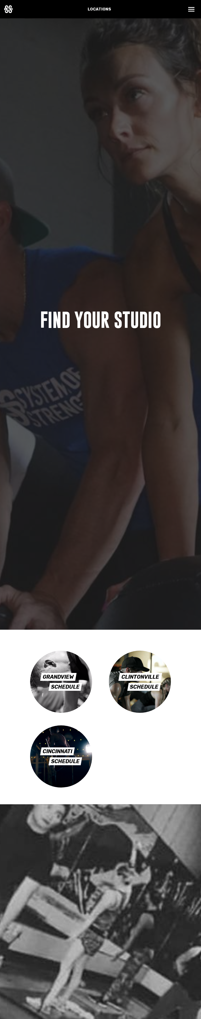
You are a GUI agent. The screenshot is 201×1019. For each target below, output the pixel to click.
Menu (191, 9)
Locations (99, 9)
